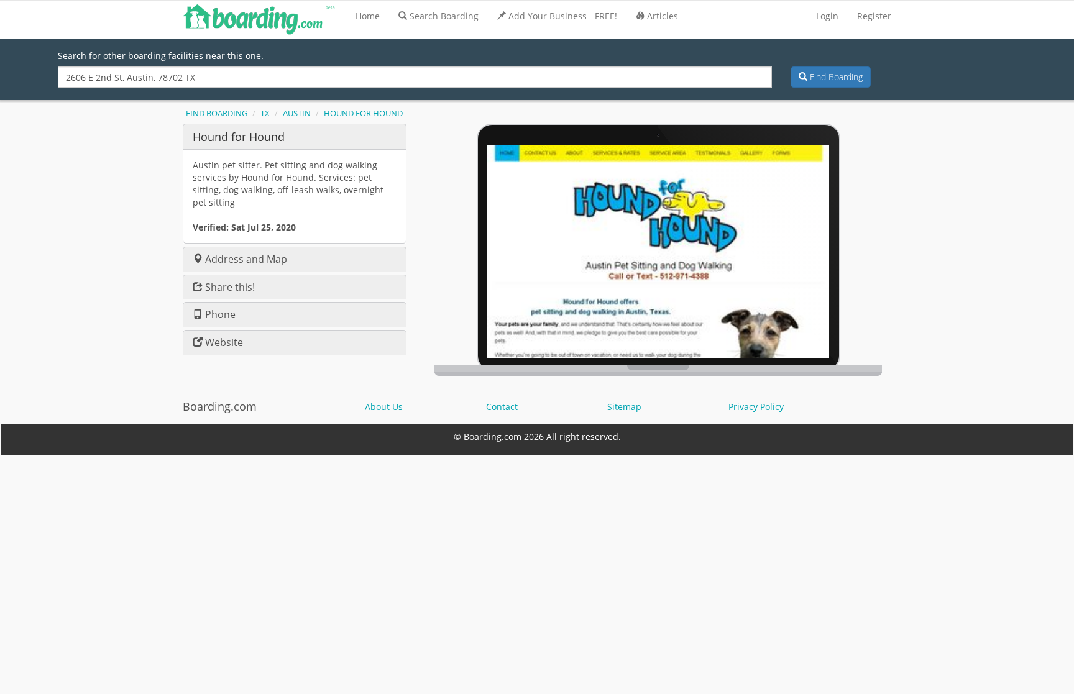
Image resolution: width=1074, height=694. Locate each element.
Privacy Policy (756, 407)
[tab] (294, 136)
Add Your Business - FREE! (562, 16)
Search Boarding (444, 16)
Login (827, 16)
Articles (662, 16)
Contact (502, 407)
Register (874, 16)
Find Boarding (835, 77)
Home (368, 16)
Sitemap (624, 407)
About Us (384, 407)
